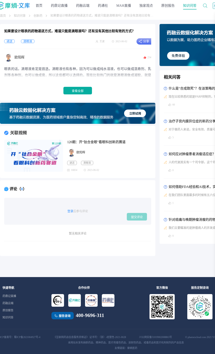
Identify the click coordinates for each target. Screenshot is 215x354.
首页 (39, 5)
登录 (70, 211)
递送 (72, 162)
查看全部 (78, 90)
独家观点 (146, 5)
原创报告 (168, 5)
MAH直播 (123, 5)
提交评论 (137, 217)
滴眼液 (87, 162)
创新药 (38, 15)
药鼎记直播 (59, 5)
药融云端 (82, 5)
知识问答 (190, 5)
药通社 (103, 5)
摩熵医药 (132, 348)
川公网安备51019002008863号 (155, 337)
